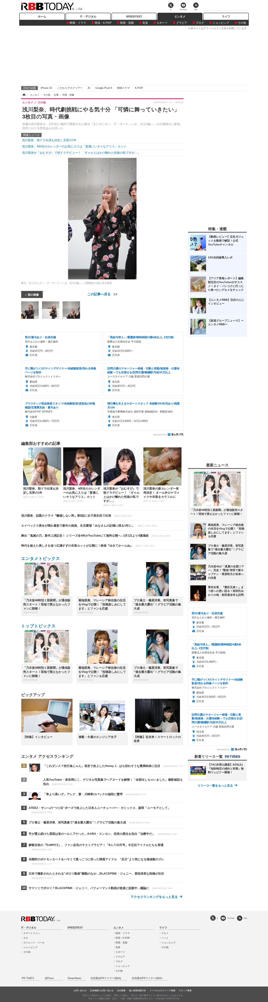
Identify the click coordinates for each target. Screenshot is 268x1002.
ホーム (42, 16)
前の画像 (33, 294)
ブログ (200, 22)
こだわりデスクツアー (70, 87)
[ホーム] (23, 95)
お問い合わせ (80, 990)
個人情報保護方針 (137, 990)
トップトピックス (38, 626)
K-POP (139, 87)
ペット (165, 938)
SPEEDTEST (134, 16)
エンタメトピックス (40, 558)
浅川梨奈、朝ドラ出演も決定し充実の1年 (49, 140)
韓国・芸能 (127, 22)
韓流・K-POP (103, 22)
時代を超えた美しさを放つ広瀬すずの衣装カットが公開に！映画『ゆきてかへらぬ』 (88, 545)
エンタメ (179, 16)
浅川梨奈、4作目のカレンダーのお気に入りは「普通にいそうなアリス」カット (74, 146)
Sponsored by (159, 434)
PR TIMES (28, 978)
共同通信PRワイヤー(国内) (105, 978)
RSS (245, 918)
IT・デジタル (88, 16)
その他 (242, 22)
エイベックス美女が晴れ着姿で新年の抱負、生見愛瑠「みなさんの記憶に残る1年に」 (89, 525)
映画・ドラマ (78, 22)
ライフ (226, 16)
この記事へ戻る (102, 293)
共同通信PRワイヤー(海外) (147, 978)
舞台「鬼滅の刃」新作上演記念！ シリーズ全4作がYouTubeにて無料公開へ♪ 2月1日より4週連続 (95, 535)
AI (89, 87)
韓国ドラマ (123, 87)
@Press (49, 978)
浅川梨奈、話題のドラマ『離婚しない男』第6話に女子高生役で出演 (76, 515)
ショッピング (221, 22)
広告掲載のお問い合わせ (102, 990)
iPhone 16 (46, 87)
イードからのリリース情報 (162, 990)
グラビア (181, 22)
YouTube (230, 918)
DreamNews (74, 978)
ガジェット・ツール (34, 942)
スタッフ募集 (185, 990)
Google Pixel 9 (103, 87)
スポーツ (162, 22)
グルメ (165, 933)
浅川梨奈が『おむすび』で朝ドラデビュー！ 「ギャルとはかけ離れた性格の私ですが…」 (81, 152)
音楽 (145, 22)
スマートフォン (31, 933)
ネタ (25, 938)
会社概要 (121, 990)
